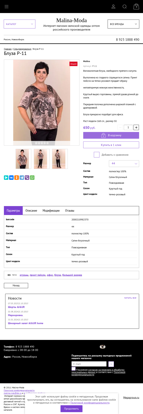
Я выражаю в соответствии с (98, 372)
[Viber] (27, 177)
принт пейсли (37, 275)
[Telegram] (22, 177)
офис (50, 275)
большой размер (72, 275)
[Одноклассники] (16, 177)
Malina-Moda (71, 20)
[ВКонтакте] (11, 177)
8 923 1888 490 (127, 39)
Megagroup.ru (131, 397)
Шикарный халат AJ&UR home (25, 323)
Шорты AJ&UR (16, 307)
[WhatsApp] (32, 177)
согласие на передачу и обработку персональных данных (98, 371)
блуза (57, 275)
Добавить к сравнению (114, 154)
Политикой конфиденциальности (89, 402)
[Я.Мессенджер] (6, 177)
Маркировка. (15, 315)
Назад (16, 285)
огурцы (24, 275)
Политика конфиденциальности (19, 390)
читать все (130, 297)
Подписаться (111, 364)
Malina (86, 61)
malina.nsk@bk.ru (12, 393)
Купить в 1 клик (111, 145)
